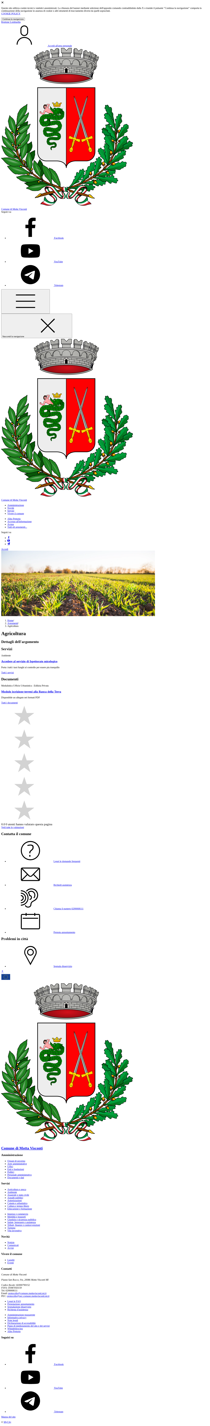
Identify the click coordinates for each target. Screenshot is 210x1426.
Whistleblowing (15, 1328)
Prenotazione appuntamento (20, 1304)
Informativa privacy (16, 1317)
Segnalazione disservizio (19, 1307)
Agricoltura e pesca (16, 1189)
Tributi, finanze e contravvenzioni (23, 1225)
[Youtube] (8, 541)
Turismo (11, 1228)
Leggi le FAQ (14, 1301)
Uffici (10, 1166)
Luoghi (10, 1260)
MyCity (7, 1422)
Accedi (4, 549)
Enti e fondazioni (15, 1169)
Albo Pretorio (14, 518)
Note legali (12, 1320)
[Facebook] (8, 537)
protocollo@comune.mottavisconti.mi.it (27, 1293)
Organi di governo (16, 1161)
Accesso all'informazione (19, 521)
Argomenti (12, 623)
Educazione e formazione (19, 1208)
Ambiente (12, 1192)
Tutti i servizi (7, 672)
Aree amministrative (17, 1163)
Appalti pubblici (15, 1197)
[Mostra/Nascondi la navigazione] (25, 301)
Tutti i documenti (9, 702)
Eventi (10, 1262)
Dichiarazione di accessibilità (21, 1323)
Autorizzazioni (14, 1200)
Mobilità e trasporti (16, 1216)
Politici (10, 1172)
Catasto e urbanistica (17, 1203)
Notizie (10, 1242)
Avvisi (10, 1248)
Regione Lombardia (11, 22)
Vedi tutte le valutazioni (12, 827)
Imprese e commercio (17, 1214)
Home (10, 620)
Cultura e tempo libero (18, 1206)
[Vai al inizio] (2, 971)
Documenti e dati (15, 1177)
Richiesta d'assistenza (17, 1309)
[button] (15, 505)
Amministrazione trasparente (21, 1315)
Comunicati (13, 1245)
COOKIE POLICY (10, 13)
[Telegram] (8, 544)
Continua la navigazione (13, 19)
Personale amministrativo (19, 1175)
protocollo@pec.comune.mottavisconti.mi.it (28, 1296)
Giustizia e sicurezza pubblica (21, 1219)
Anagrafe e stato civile (18, 1195)
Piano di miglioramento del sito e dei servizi (28, 1326)
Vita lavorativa (14, 1230)
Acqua (10, 524)
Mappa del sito (8, 1417)
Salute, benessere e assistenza (21, 1222)
